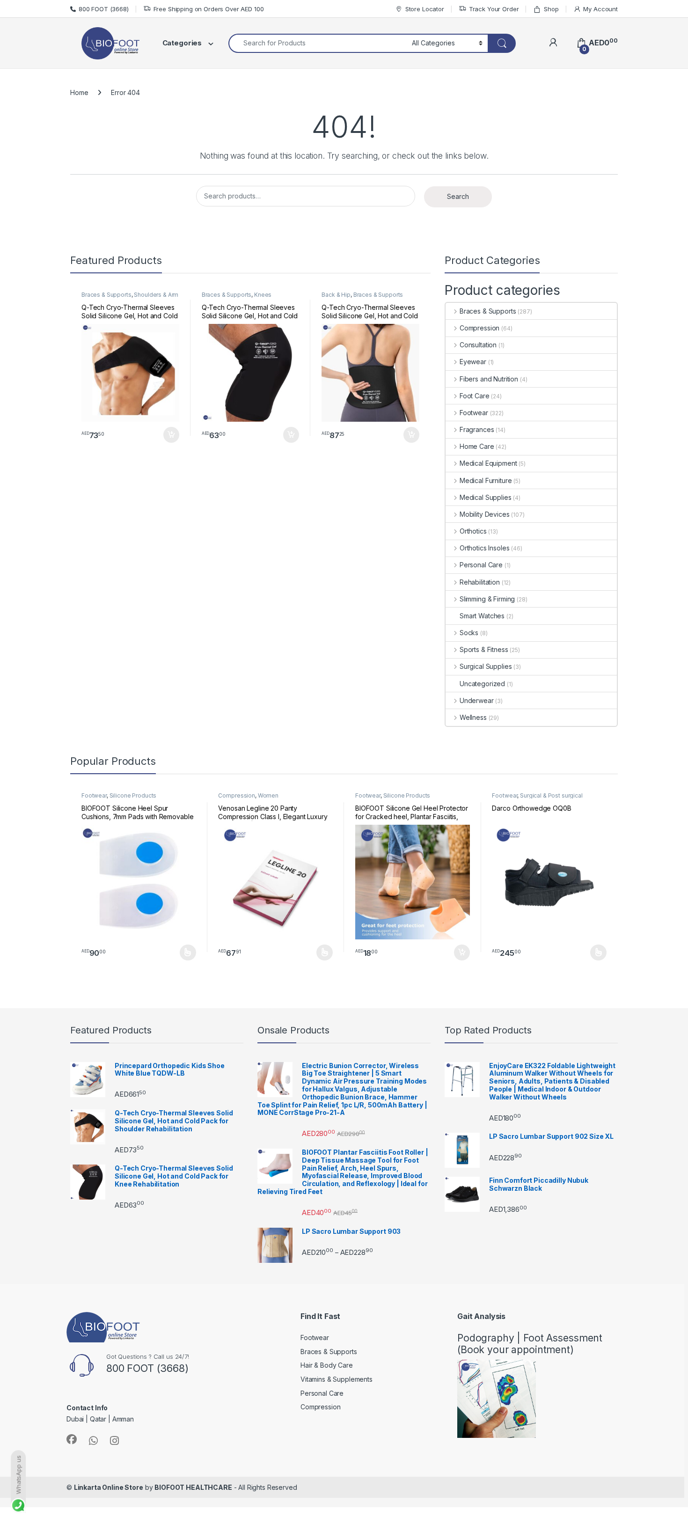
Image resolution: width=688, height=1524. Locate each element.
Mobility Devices (485, 514)
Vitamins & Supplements (336, 1379)
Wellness (473, 717)
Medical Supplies (486, 497)
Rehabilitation (480, 582)
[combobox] (317, 43)
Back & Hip (336, 294)
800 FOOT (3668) (104, 9)
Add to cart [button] (171, 435)
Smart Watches (482, 616)
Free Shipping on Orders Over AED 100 (209, 9)
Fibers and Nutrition (489, 379)
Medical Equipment (488, 463)
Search (458, 196)
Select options (185, 952)
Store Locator (424, 9)
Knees (262, 294)
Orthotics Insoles (484, 548)
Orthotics (473, 531)
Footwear (474, 413)
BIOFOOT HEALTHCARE (193, 1487)
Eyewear (473, 362)
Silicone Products (133, 795)
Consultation (478, 345)
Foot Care (475, 396)
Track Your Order (494, 9)
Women (268, 795)
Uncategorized (482, 684)
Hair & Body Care (326, 1365)
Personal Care (481, 565)
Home (79, 92)
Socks (469, 633)
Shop (551, 9)
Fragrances (477, 429)
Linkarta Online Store (108, 1487)
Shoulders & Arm (156, 294)
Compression (479, 328)
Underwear (477, 700)
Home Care (477, 446)
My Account (600, 9)
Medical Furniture (486, 480)
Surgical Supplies (486, 666)
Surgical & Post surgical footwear (537, 798)
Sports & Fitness (484, 649)
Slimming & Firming (487, 599)
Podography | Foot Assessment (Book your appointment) (529, 1343)
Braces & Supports (106, 294)
